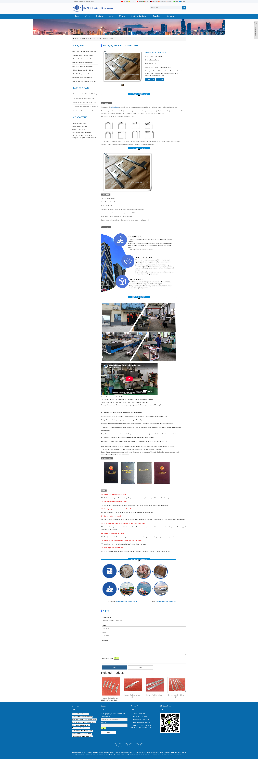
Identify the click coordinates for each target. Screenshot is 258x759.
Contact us (170, 16)
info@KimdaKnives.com (83, 132)
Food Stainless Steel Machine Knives (82, 730)
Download (156, 16)
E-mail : (105, 632)
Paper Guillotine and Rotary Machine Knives (84, 719)
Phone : (105, 625)
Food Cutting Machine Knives (82, 74)
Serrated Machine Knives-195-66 (126, 601)
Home (77, 16)
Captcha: (103, 722)
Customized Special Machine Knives (84, 81)
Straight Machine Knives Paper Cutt (84, 102)
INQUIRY (151, 80)
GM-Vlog (122, 16)
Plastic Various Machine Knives (80, 728)
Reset (140, 667)
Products (99, 16)
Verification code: (108, 658)
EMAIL (161, 80)
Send (114, 667)
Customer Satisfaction (139, 16)
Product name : (107, 617)
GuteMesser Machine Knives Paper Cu (85, 106)
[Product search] (184, 7)
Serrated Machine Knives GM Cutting (85, 94)
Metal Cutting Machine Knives (82, 77)
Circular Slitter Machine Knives (83, 55)
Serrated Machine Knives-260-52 (167, 601)
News (111, 16)
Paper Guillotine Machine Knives (83, 59)
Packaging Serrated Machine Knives (101, 39)
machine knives (114, 107)
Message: (105, 640)
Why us (87, 16)
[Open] (256, 30)
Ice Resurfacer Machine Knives (83, 66)
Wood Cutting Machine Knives (83, 62)
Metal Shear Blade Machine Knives (81, 733)
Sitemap (183, 754)
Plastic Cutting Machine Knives (83, 70)
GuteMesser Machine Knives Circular (85, 111)
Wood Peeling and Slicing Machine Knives (83, 722)
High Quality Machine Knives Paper (84, 98)
